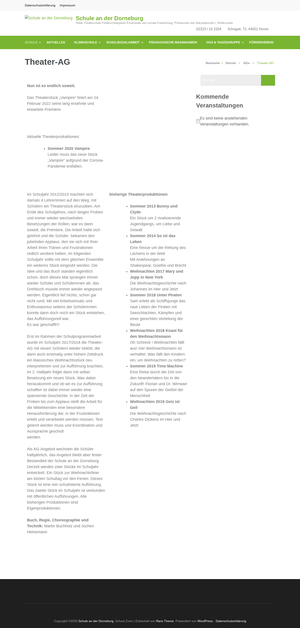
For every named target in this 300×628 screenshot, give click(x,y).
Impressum (67, 5)
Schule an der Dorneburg (109, 18)
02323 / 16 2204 (208, 29)
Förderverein (261, 42)
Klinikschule (85, 42)
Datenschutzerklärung (40, 5)
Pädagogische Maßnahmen (173, 42)
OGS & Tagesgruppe (223, 42)
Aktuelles (56, 42)
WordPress (205, 621)
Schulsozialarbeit (123, 42)
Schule (31, 42)
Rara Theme (165, 621)
